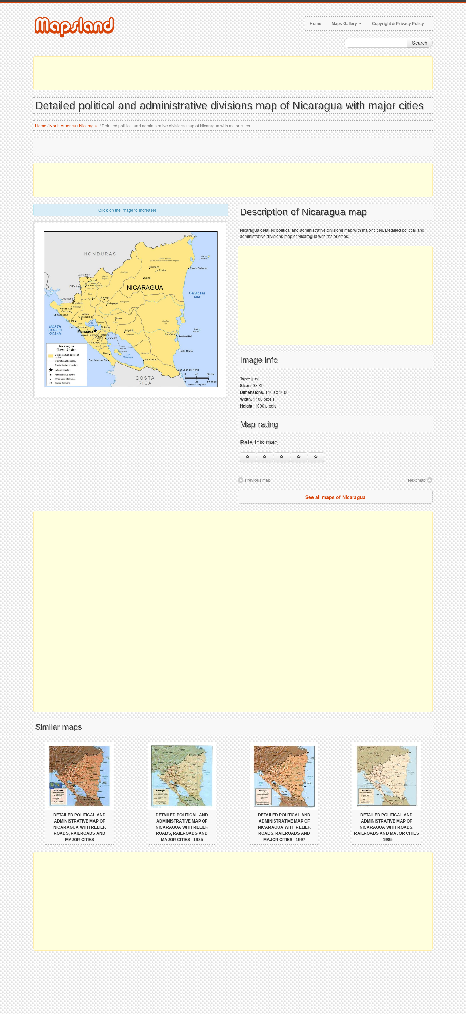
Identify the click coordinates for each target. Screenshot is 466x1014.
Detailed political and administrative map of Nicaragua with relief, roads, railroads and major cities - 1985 (182, 827)
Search (419, 42)
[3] (282, 457)
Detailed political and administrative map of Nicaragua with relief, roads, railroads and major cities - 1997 (284, 827)
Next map (417, 480)
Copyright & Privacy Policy (398, 23)
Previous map (258, 480)
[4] (299, 457)
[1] (248, 457)
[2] (265, 457)
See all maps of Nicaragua (335, 497)
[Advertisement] (233, 73)
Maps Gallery (345, 23)
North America (62, 125)
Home (315, 23)
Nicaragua (89, 125)
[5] (316, 457)
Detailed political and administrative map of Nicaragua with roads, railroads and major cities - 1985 (386, 827)
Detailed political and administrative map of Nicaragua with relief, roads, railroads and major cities (79, 827)
